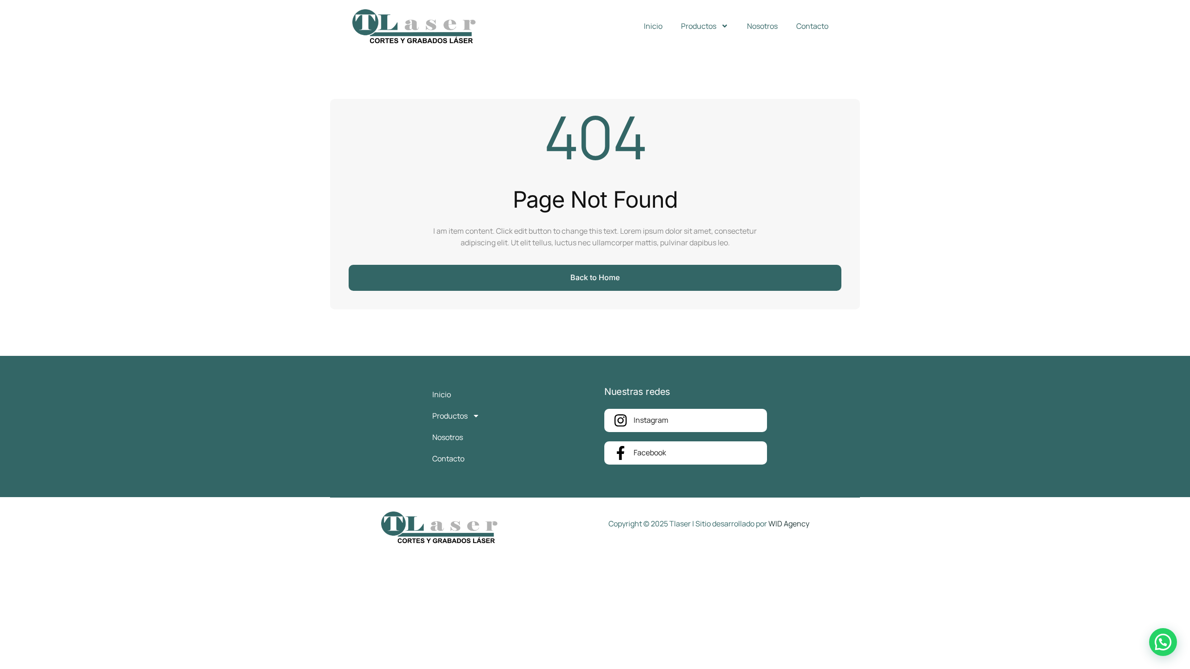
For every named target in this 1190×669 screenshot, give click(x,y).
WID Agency (788, 523)
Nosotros (762, 26)
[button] (1163, 642)
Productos (698, 26)
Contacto (812, 26)
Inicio (653, 26)
